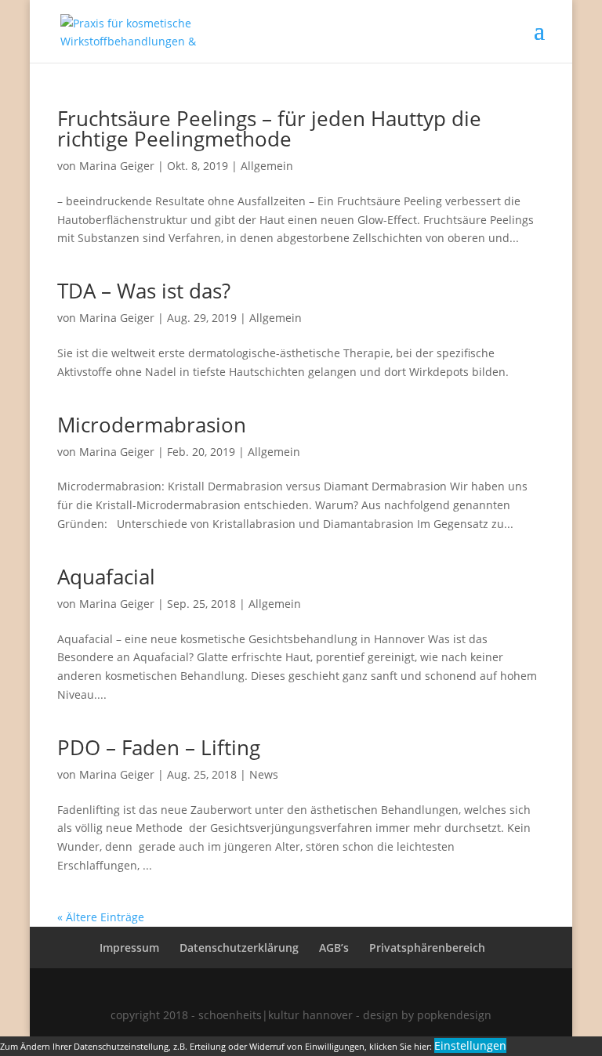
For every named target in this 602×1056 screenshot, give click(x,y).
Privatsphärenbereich (427, 947)
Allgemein (267, 165)
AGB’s (334, 947)
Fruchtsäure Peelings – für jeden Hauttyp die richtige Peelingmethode (269, 128)
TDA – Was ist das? (143, 291)
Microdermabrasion (151, 424)
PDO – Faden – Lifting (158, 747)
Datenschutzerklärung (239, 947)
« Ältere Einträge (100, 917)
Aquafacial (106, 576)
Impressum (129, 947)
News (263, 774)
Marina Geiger (116, 165)
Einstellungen (470, 1045)
